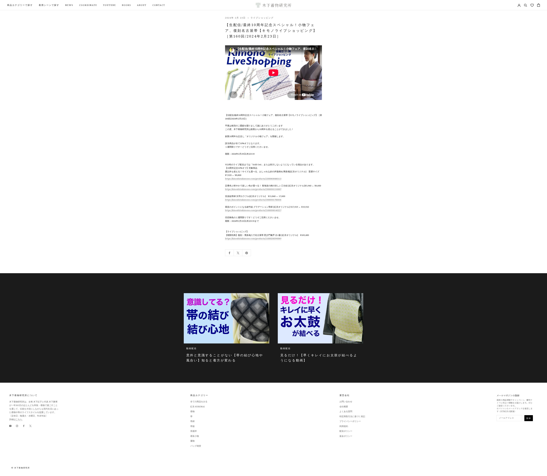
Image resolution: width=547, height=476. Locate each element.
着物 (192, 411)
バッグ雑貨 (195, 445)
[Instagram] (17, 426)
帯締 (192, 421)
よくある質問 (345, 411)
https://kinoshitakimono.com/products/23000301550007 (253, 189)
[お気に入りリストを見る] (532, 5)
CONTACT (158, 5)
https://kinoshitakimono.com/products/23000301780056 (253, 199)
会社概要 (343, 406)
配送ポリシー (345, 431)
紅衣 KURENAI (197, 406)
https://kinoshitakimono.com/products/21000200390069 (253, 238)
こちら (19, 419)
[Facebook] (24, 426)
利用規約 (343, 426)
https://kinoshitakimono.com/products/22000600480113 (253, 178)
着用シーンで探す (49, 5)
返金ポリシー (345, 436)
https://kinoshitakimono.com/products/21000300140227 (253, 210)
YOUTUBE (109, 5)
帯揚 (192, 426)
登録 (528, 418)
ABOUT (141, 5)
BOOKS (126, 5)
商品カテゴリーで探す (20, 5)
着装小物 (194, 436)
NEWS (69, 5)
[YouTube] (10, 426)
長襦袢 (193, 431)
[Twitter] (30, 426)
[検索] (525, 5)
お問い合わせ (345, 401)
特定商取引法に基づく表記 (352, 416)
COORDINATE (88, 5)
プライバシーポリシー (350, 421)
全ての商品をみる (198, 401)
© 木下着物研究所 (20, 467)
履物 (192, 440)
